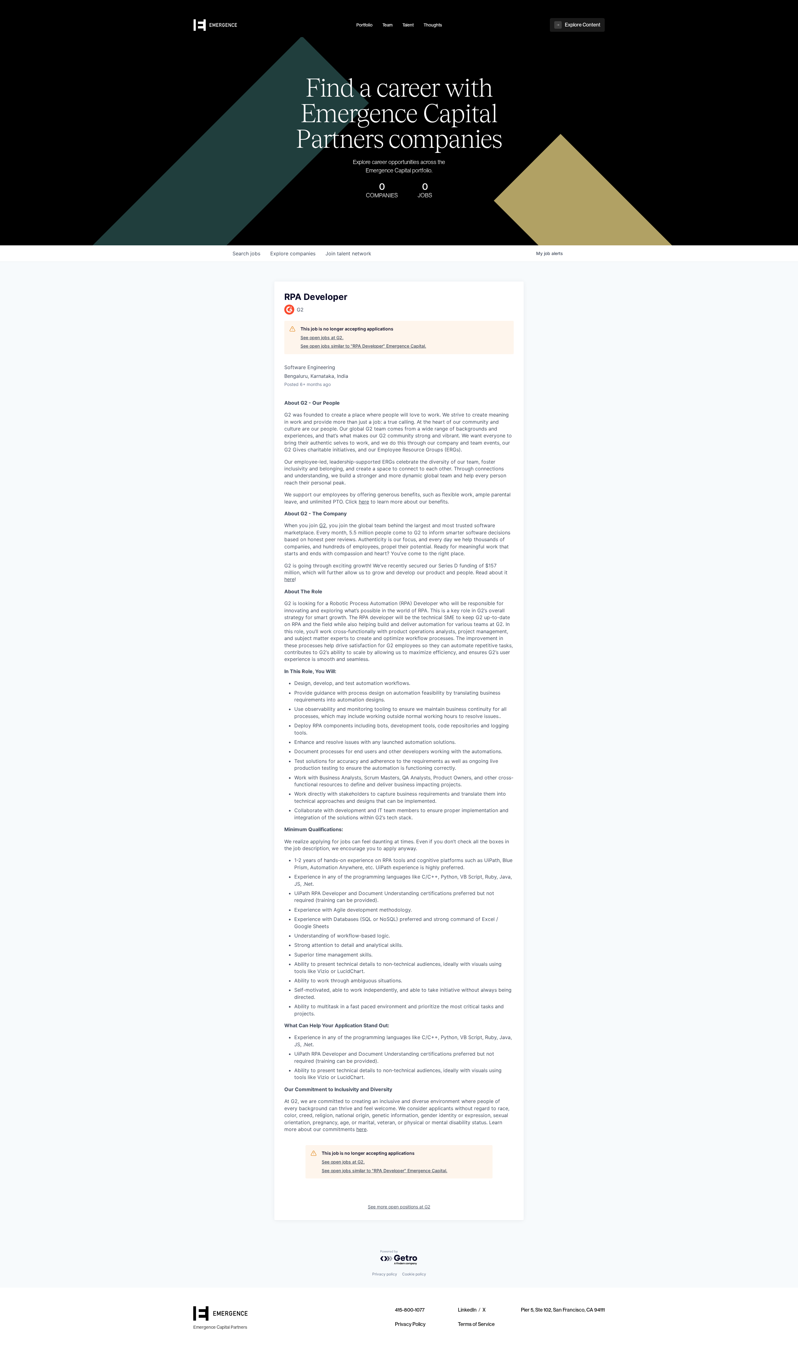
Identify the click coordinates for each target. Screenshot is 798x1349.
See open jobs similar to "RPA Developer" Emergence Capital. (363, 346)
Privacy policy (384, 1274)
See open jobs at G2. (322, 337)
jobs (246, 253)
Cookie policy (414, 1274)
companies (292, 253)
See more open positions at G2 (399, 1206)
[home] (271, 25)
